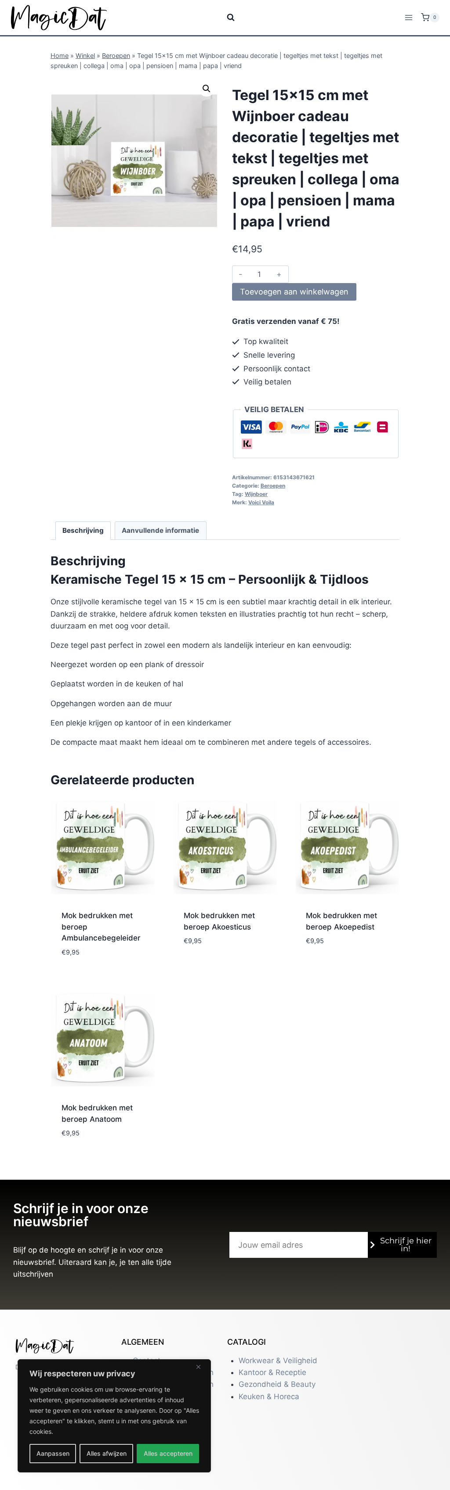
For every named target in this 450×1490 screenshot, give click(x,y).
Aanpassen (52, 1453)
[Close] (201, 1366)
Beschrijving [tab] (83, 530)
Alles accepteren (168, 1453)
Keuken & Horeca (269, 1396)
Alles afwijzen (107, 1453)
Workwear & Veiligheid (278, 1360)
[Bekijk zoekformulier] (225, 18)
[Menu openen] (408, 17)
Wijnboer (256, 494)
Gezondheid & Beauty (277, 1384)
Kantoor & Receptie (272, 1372)
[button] (206, 89)
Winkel (85, 55)
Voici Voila (261, 502)
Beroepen (116, 55)
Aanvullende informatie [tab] (160, 530)
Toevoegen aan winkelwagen (294, 291)
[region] (114, 1415)
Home (60, 55)
